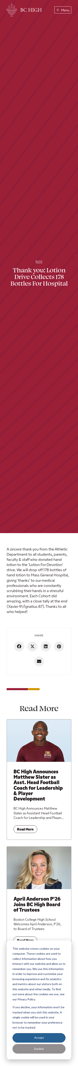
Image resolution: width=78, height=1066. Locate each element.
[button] (62, 9)
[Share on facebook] (19, 646)
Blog (39, 261)
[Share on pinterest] (59, 646)
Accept (39, 1037)
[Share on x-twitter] (32, 646)
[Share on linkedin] (46, 646)
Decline (39, 1048)
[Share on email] (39, 661)
